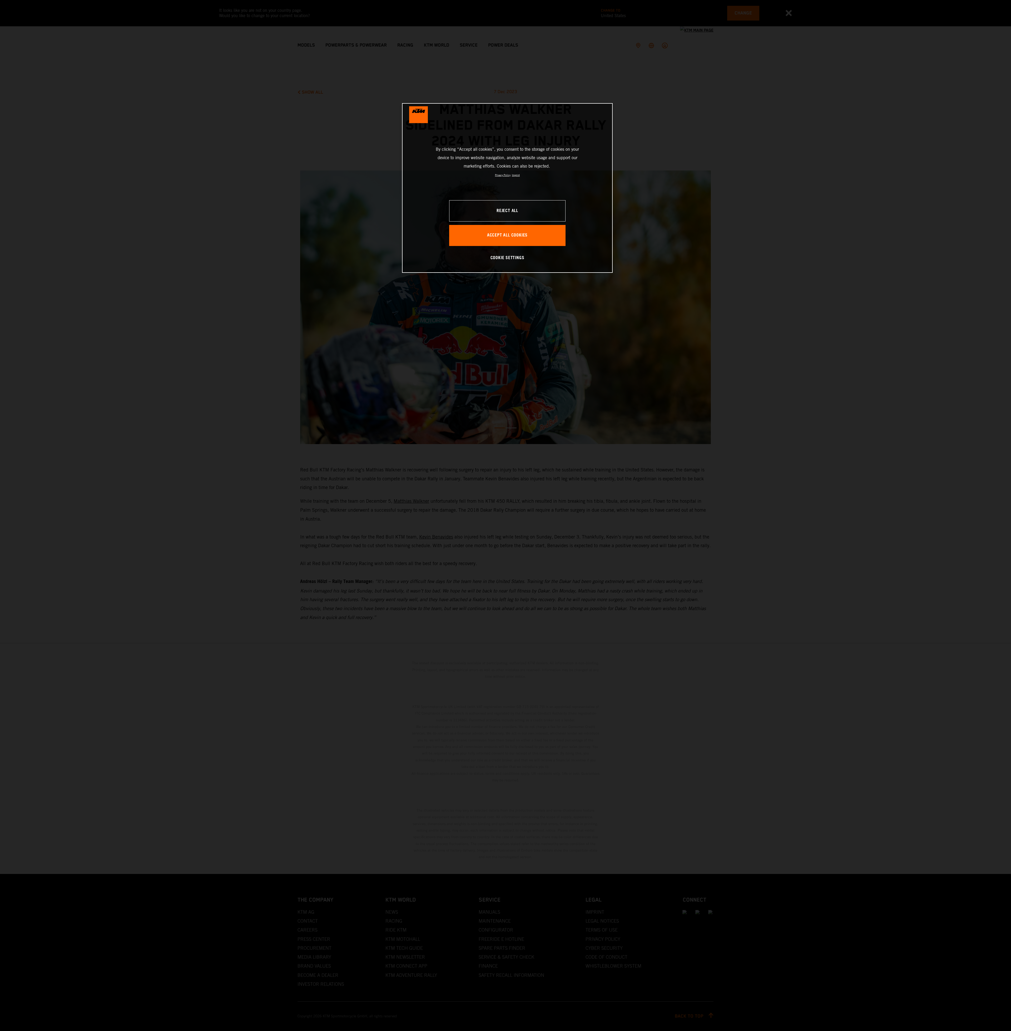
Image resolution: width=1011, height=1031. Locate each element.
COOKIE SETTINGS (507, 258)
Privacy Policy (503, 175)
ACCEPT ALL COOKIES (507, 235)
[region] (507, 188)
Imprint (516, 175)
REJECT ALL (507, 211)
